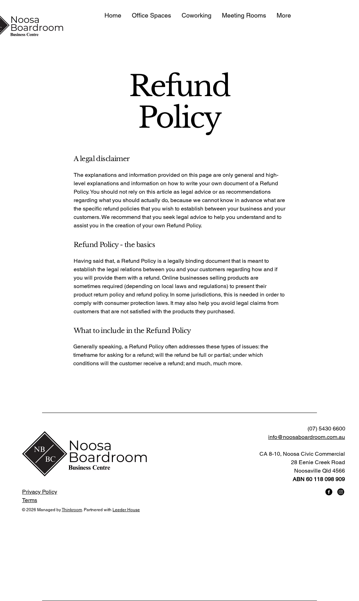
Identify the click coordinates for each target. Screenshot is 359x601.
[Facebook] (329, 492)
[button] (151, 15)
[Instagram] (341, 492)
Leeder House (126, 509)
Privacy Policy (39, 491)
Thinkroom (72, 509)
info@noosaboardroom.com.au (306, 437)
